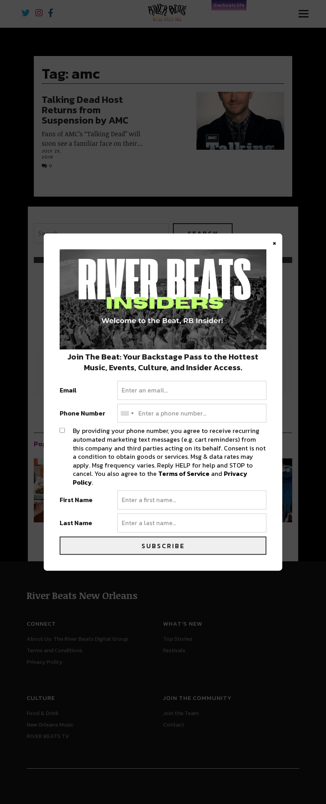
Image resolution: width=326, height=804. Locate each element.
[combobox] (127, 413)
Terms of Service (184, 473)
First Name (76, 500)
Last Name (76, 523)
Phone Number (82, 413)
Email (68, 390)
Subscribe (163, 545)
